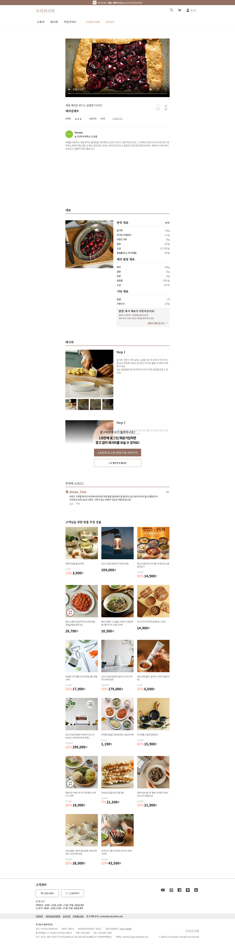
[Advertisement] (117, 179)
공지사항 (66, 916)
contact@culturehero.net (111, 916)
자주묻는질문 (78, 916)
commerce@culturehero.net (135, 936)
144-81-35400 (125, 928)
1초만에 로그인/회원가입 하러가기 (118, 452)
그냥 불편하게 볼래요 (117, 462)
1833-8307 (49, 893)
